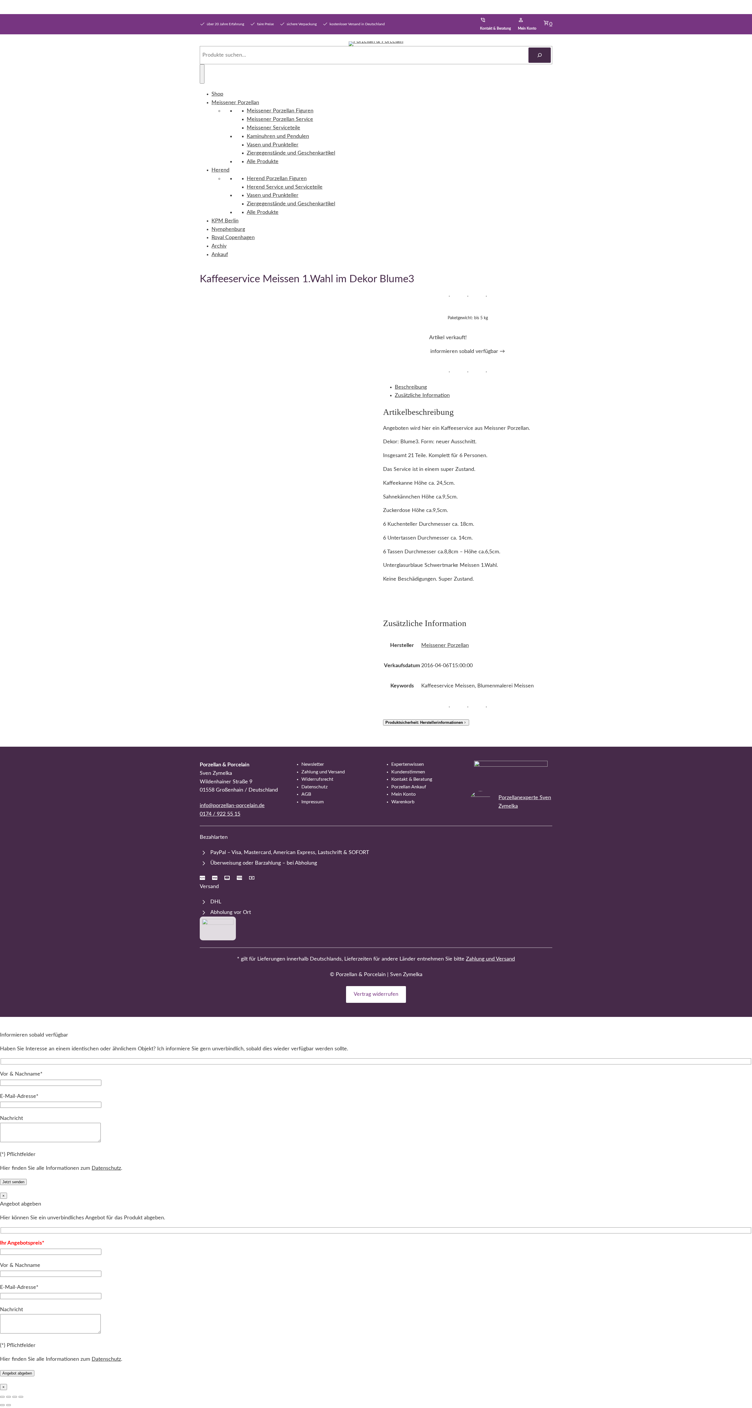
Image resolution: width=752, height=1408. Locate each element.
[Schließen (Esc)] (21, 1397)
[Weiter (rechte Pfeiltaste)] (8, 1405)
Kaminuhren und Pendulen (278, 136)
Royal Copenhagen (233, 237)
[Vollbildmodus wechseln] (8, 1397)
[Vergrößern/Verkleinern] (2, 1397)
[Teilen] (14, 1397)
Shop (217, 94)
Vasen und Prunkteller (272, 145)
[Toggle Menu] (202, 74)
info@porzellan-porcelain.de (232, 805)
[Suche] (539, 55)
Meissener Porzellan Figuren (280, 111)
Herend (220, 170)
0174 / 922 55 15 (220, 814)
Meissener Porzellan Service (280, 119)
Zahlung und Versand (490, 959)
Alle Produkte (262, 161)
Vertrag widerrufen (376, 994)
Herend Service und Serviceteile (285, 187)
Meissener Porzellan (235, 102)
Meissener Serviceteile (273, 128)
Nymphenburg (228, 229)
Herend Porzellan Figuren (277, 178)
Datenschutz (106, 1168)
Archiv (219, 246)
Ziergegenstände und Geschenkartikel (291, 153)
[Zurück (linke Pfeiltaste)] (2, 1405)
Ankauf (220, 254)
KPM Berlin (225, 221)
